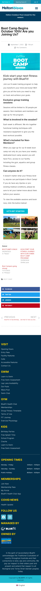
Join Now (5, 484)
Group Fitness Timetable (11, 411)
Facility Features (8, 356)
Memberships (6, 407)
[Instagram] (9, 517)
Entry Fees (5, 352)
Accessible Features (9, 362)
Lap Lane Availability (9, 383)
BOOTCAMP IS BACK (9, 249)
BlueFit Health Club (9, 404)
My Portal (5, 490)
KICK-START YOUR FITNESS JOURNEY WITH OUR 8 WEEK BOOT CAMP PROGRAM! (28, 253)
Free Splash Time (8, 435)
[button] (36, 8)
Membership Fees (8, 487)
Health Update (7, 505)
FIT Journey (6, 417)
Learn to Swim (7, 376)
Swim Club (5, 393)
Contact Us (5, 366)
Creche (4, 441)
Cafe (3, 359)
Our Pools (5, 386)
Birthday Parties (7, 431)
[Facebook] (3, 517)
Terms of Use (6, 414)
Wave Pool (5, 390)
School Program (7, 438)
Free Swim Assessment (10, 380)
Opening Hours (7, 349)
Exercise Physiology (9, 421)
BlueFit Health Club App (11, 494)
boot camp (8, 279)
